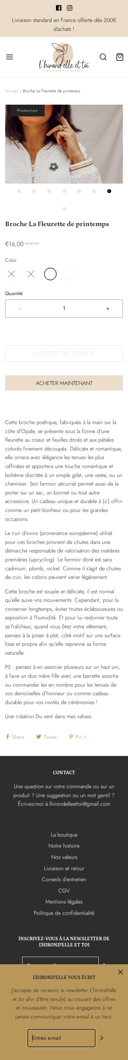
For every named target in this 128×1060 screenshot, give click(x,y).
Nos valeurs (64, 857)
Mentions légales (64, 902)
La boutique (64, 835)
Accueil (11, 91)
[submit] (102, 1038)
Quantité (14, 293)
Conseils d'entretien (64, 879)
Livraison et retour (64, 868)
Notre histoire (64, 846)
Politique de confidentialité (64, 913)
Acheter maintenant (64, 383)
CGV (64, 891)
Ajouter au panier (64, 353)
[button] (64, 144)
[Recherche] (103, 57)
